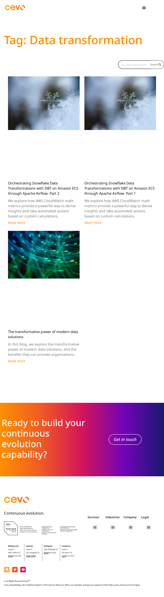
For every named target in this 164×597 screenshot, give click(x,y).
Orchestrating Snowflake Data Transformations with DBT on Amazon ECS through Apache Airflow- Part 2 (43, 188)
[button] (144, 7)
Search (154, 64)
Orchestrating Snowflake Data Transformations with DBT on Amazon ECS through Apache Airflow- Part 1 (119, 188)
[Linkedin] (6, 569)
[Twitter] (15, 569)
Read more (16, 222)
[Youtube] (23, 569)
